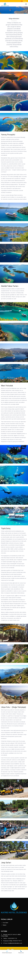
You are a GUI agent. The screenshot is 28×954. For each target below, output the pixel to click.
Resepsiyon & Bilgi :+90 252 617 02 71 (12, 940)
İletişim (4, 925)
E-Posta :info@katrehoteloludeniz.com (12, 943)
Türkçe (24, 1)
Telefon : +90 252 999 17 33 (10, 938)
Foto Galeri (5, 922)
